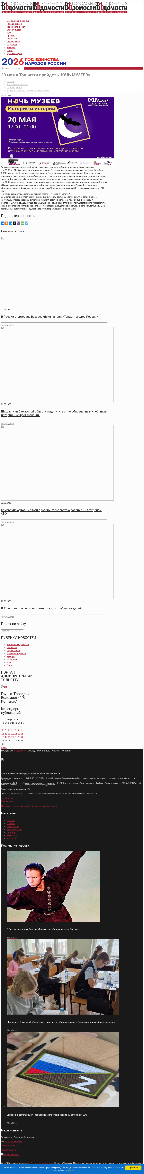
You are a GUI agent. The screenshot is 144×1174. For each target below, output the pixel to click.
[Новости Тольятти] (64, 13)
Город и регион (14, 24)
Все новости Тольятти (17, 84)
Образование (13, 41)
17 (3, 737)
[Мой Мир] (10, 223)
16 (22, 733)
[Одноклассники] (6, 223)
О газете (11, 823)
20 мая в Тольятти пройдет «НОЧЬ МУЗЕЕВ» (28, 90)
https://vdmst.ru (8, 1150)
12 (9, 733)
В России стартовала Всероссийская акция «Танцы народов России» (49, 316)
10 (3, 733)
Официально (13, 826)
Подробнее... (70, 1171)
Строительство (14, 30)
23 (22, 737)
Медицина (12, 44)
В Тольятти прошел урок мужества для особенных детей (41, 608)
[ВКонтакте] (2, 223)
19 (9, 737)
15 (19, 733)
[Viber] (18, 223)
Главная (10, 81)
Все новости (7, 798)
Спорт (10, 50)
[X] (14, 223)
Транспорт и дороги (16, 27)
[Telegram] (26, 223)
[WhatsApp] (22, 223)
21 (15, 737)
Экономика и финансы (18, 21)
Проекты (11, 35)
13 (12, 733)
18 (6, 737)
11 (6, 733)
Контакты (11, 838)
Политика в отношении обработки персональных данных (29, 806)
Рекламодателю (14, 829)
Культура (11, 47)
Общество (12, 38)
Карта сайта (7, 801)
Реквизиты (12, 835)
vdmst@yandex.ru (9, 1145)
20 (12, 737)
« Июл (4, 747)
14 (15, 733)
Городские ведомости (41, 1163)
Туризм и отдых (14, 53)
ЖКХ (9, 33)
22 (19, 737)
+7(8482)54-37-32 (13, 1141)
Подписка (11, 832)
